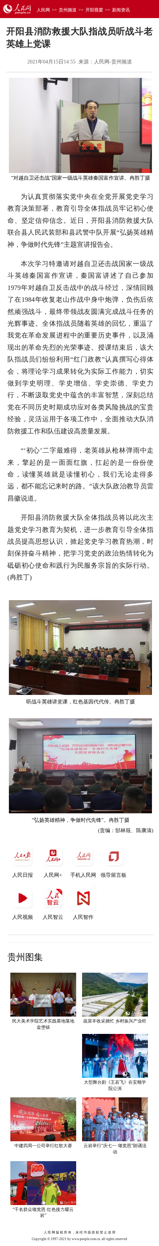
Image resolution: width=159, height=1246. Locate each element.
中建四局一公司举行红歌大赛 (43, 1145)
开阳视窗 (94, 10)
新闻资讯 (121, 10)
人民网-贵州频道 (113, 62)
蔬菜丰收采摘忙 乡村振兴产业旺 (114, 1021)
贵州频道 (68, 10)
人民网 (43, 10)
